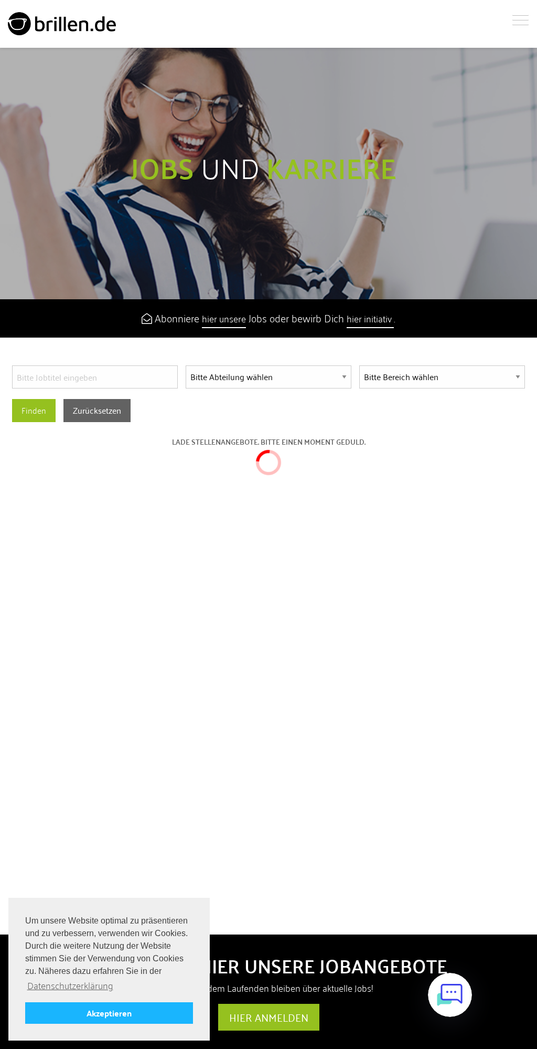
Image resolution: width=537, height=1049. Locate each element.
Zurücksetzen (97, 410)
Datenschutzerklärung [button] (70, 986)
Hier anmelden (268, 1017)
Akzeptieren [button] (109, 1013)
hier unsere (224, 318)
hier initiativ (370, 318)
